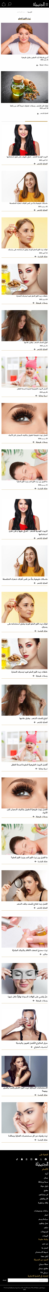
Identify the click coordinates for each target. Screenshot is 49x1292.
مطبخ (46, 1190)
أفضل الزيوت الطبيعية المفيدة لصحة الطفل (32, 388)
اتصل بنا (45, 1248)
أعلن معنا (44, 1256)
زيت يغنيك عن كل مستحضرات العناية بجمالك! (27, 1136)
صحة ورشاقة (43, 1182)
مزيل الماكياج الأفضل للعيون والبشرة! (31, 1043)
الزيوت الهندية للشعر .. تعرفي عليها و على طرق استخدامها (27, 156)
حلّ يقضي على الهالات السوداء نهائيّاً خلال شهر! (27, 997)
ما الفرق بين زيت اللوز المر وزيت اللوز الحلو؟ (32, 481)
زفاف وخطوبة (43, 1202)
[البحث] (9, 4)
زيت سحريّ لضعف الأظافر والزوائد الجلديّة (29, 950)
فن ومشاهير (43, 1194)
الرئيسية (30, 12)
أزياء (46, 1173)
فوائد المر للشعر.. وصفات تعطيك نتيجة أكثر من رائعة (29, 105)
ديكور (46, 1227)
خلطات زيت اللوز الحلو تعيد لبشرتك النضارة (31, 296)
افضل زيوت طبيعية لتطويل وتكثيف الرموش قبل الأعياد (27, 435)
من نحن (45, 1243)
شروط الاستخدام (41, 1252)
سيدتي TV (44, 1272)
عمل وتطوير (43, 1223)
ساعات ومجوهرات (41, 1210)
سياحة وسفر (43, 1219)
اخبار (46, 1215)
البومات (45, 1235)
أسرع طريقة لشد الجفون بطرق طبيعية (34, 57)
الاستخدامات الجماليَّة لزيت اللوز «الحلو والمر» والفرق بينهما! (25, 1089)
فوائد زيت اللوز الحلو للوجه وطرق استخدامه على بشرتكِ (27, 249)
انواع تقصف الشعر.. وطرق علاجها (35, 342)
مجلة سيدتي (43, 1264)
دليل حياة (44, 1186)
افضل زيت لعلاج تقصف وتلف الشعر (32, 904)
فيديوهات (44, 1231)
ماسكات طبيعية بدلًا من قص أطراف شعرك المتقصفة (28, 203)
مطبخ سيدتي (43, 1268)
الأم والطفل (44, 1198)
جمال (46, 1178)
